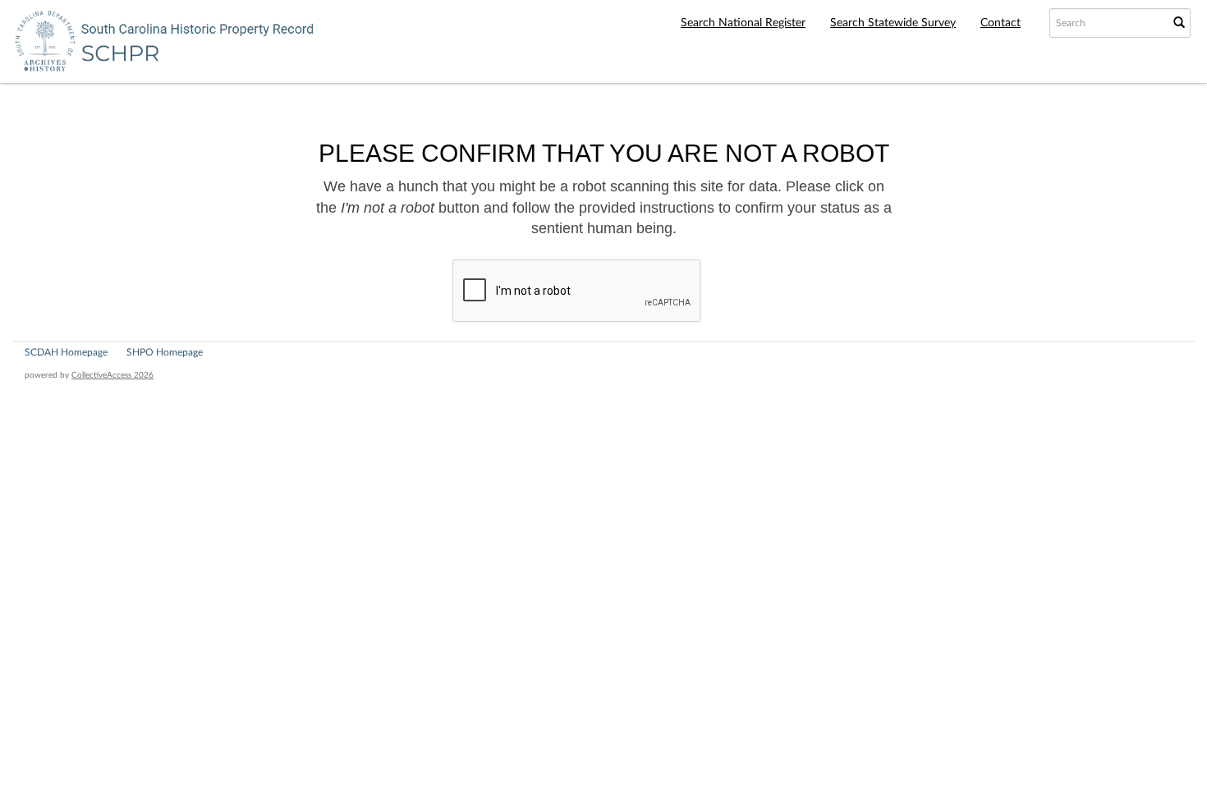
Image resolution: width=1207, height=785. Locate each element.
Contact (1000, 23)
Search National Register (743, 23)
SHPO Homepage (164, 352)
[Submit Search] (1179, 23)
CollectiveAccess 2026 (112, 375)
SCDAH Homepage (66, 352)
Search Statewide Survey (893, 23)
